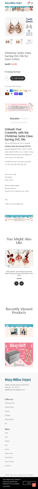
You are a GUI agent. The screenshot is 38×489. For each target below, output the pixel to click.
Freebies (7, 441)
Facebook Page (9, 407)
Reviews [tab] (24, 118)
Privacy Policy (9, 453)
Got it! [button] (29, 483)
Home (6, 433)
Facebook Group (9, 403)
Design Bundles (9, 419)
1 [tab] (17, 32)
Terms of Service (9, 461)
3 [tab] (21, 31)
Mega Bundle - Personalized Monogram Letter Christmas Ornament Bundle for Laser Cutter (19, 273)
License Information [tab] (19, 122)
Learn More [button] (6, 486)
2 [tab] (19, 31)
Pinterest (7, 411)
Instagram (7, 415)
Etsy (6, 423)
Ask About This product (14, 72)
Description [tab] (14, 118)
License (7, 449)
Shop (6, 437)
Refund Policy (9, 457)
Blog (6, 445)
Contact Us (8, 465)
